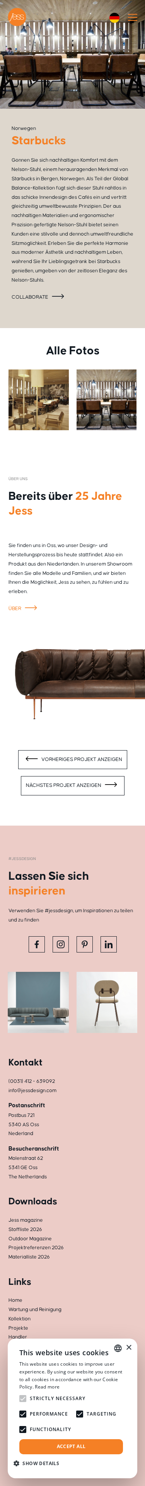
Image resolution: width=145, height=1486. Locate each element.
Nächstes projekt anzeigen (64, 785)
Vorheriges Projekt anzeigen (81, 759)
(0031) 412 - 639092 (32, 1081)
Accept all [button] (71, 1446)
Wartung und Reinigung (35, 1309)
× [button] (128, 1348)
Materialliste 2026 (29, 1257)
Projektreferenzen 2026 (36, 1247)
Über (15, 608)
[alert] (72, 1408)
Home (15, 1300)
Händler (18, 1337)
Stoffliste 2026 (25, 1229)
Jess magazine (26, 1220)
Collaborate (30, 297)
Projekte (18, 1328)
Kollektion (20, 1319)
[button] (39, 1463)
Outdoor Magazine (30, 1238)
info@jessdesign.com (32, 1090)
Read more (47, 1386)
